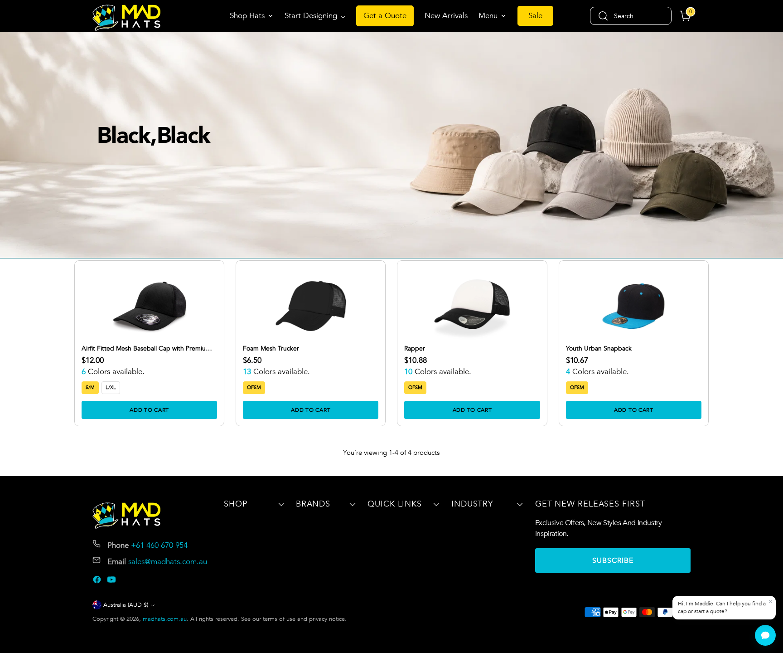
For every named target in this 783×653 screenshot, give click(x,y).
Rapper (414, 349)
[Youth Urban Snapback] (633, 306)
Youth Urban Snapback (599, 349)
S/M (90, 387)
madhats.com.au (165, 619)
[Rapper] (472, 306)
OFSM (254, 387)
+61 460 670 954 (159, 545)
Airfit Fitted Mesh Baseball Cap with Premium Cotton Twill (146, 349)
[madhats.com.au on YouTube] (112, 581)
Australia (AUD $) (125, 605)
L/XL (111, 387)
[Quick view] (205, 280)
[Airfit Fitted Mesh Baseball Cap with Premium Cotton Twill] (149, 306)
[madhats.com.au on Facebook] (97, 581)
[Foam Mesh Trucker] (310, 306)
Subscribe (612, 560)
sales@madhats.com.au (167, 561)
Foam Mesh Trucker (271, 349)
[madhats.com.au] (126, 18)
